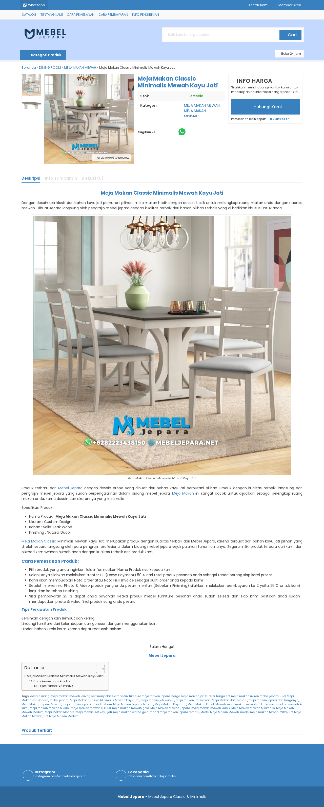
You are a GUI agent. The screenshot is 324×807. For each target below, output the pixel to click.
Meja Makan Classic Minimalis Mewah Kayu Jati (65, 676)
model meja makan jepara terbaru (174, 712)
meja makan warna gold (131, 712)
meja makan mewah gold (130, 708)
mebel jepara (59, 700)
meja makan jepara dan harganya (273, 700)
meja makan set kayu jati (93, 712)
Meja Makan (183, 493)
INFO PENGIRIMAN (145, 14)
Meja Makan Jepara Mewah (41, 704)
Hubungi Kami (267, 106)
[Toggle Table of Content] (98, 669)
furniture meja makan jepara (149, 696)
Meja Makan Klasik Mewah (207, 704)
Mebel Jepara (70, 488)
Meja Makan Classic (39, 541)
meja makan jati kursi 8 (157, 700)
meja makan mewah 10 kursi (247, 704)
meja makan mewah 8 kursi (91, 708)
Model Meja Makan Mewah (219, 712)
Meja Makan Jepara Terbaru (133, 704)
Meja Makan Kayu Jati (170, 704)
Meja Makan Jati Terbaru (229, 700)
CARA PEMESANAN (80, 14)
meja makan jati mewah (193, 700)
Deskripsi (31, 178)
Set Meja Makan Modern (61, 716)
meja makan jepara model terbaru (87, 704)
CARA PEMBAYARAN (113, 14)
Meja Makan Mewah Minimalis (253, 708)
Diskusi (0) (93, 178)
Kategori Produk (45, 55)
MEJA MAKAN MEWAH (202, 105)
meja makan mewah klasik (210, 708)
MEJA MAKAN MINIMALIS (195, 113)
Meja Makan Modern (59, 712)
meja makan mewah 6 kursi (50, 708)
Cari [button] (292, 35)
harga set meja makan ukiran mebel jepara (247, 696)
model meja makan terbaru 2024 (264, 712)
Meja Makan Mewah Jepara (170, 708)
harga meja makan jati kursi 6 (193, 696)
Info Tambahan (61, 178)
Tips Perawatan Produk (56, 686)
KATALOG (29, 14)
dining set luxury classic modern (104, 696)
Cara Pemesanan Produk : (52, 681)
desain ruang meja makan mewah (55, 696)
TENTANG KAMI (51, 14)
